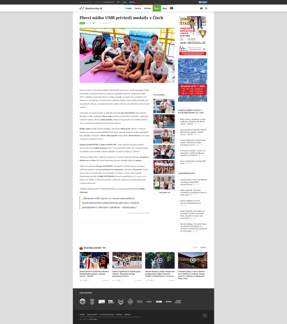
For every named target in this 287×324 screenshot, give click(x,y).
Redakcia (128, 314)
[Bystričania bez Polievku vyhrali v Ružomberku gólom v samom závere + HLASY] (94, 260)
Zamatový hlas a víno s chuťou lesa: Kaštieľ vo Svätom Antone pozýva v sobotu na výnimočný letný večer (191, 275)
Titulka (128, 8)
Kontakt (82, 314)
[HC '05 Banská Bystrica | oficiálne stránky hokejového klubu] (83, 304)
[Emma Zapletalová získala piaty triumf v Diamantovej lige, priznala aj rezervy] (127, 260)
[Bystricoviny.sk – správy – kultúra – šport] (100, 8)
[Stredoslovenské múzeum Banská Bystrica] (102, 304)
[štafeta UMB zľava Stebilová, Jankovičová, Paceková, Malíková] (164, 167)
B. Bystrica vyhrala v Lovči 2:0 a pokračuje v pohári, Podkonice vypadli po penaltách (192, 153)
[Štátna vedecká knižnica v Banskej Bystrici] (130, 304)
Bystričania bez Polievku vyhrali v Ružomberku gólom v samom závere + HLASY (193, 132)
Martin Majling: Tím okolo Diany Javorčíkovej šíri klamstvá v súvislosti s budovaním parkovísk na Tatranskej (193, 227)
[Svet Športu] (178, 304)
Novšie (195, 247)
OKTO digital (93, 319)
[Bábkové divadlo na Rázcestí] (140, 304)
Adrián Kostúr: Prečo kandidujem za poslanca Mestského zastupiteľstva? (193, 182)
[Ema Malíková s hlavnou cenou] (164, 136)
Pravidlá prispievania (107, 314)
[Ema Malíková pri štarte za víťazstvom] (164, 121)
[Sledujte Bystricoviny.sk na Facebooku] (202, 2)
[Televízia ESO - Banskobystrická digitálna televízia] (159, 304)
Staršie (203, 247)
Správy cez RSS (92, 314)
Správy (138, 8)
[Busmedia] (168, 304)
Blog (165, 8)
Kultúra (147, 8)
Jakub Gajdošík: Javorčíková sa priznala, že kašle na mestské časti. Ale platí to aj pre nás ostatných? (192, 214)
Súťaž (124, 2)
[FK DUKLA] (92, 304)
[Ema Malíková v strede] (164, 152)
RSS (118, 2)
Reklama (132, 2)
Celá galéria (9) (164, 193)
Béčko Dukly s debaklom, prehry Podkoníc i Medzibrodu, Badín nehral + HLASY (193, 121)
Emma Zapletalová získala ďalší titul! (193, 162)
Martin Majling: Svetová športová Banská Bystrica (190, 201)
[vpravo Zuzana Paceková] (164, 182)
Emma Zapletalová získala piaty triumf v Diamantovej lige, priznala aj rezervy (193, 142)
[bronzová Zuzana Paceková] (164, 106)
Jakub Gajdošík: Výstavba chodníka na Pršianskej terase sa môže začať (193, 192)
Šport (156, 8)
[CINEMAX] (149, 304)
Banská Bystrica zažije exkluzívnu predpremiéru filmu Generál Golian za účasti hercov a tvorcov (160, 273)
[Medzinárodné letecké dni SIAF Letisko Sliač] (121, 304)
